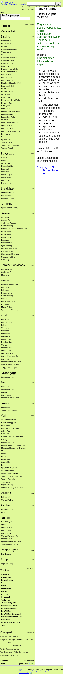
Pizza (3, 456)
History (37, 6)
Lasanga (4, 440)
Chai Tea (4, 158)
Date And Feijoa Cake (9, 69)
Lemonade (5, 169)
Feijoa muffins (6, 77)
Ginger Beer (6, 163)
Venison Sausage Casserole (12, 488)
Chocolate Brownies (9, 58)
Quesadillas (5, 462)
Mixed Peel (5, 120)
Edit (30, 6)
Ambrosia (5, 217)
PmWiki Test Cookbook (11, 614)
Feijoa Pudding (7, 226)
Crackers (5, 66)
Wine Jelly (5, 260)
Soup (4, 559)
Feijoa (4, 280)
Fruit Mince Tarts (8, 91)
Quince (4, 345)
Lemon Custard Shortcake (11, 114)
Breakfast (7, 188)
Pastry (5, 505)
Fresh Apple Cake (8, 86)
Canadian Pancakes (9, 49)
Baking (5, 36)
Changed (6, 632)
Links (3, 586)
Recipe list (7, 31)
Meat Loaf (5, 275)
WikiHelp (43, 671)
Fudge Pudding (7, 237)
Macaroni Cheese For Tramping (13, 448)
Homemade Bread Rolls (10, 100)
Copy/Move (57, 6)
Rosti (3, 465)
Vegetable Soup (7, 485)
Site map (4, 661)
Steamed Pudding (8, 257)
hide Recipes (29, 24)
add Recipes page (28, 9)
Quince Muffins (7, 128)
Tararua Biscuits (7, 148)
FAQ (32, 12)
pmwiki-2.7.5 (23, 664)
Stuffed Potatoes (7, 471)
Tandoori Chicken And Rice (11, 476)
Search (22, 4)
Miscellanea (6, 588)
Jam (3, 382)
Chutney (6, 203)
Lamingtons (5, 106)
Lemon (5, 403)
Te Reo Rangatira (8, 603)
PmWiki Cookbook (9, 605)
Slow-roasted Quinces (10, 254)
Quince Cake (6, 126)
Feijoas (4, 299)
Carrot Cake (6, 52)
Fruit (3, 315)
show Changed (30, 632)
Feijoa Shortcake (8, 80)
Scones (4, 137)
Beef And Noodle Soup (10, 428)
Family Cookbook (12, 265)
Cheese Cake (6, 220)
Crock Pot (5, 434)
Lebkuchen (5, 108)
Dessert (6, 213)
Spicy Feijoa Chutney (9, 208)
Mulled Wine (6, 177)
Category (42, 167)
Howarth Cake (7, 103)
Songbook (5, 597)
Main (3, 415)
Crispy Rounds (7, 431)
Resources (5, 620)
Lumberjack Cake (8, 117)
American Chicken (8, 420)
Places (4, 591)
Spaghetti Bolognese (9, 468)
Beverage (7, 153)
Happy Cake (6, 97)
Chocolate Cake (7, 60)
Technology (6, 600)
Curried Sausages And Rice (12, 437)
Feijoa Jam (5, 290)
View (24, 6)
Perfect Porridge (7, 195)
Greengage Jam (7, 328)
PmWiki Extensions (9, 608)
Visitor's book (29, 661)
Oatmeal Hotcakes (8, 193)
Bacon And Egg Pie (8, 423)
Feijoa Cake (6, 75)
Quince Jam (6, 350)
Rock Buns (5, 134)
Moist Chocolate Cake (10, 123)
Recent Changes (9, 4)
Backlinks (46, 6)
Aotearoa (5, 574)
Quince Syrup (6, 180)
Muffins (5, 493)
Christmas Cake (7, 63)
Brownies (5, 46)
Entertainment (7, 580)
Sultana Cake (6, 142)
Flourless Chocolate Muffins (12, 83)
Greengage (8, 373)
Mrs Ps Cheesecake (9, 248)
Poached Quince (7, 198)
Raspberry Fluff (7, 251)
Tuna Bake (5, 482)
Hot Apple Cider (7, 166)
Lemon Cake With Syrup (10, 111)
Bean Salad (5, 425)
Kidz (3, 583)
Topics (4, 570)
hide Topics (30, 569)
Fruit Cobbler (6, 231)
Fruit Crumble (6, 234)
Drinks (3, 160)
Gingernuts (5, 94)
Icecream (5, 240)
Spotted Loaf (6, 140)
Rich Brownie (6, 554)
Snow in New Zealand (10, 623)
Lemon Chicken (7, 442)
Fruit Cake (5, 89)
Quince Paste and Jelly (10, 356)
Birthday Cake (6, 41)
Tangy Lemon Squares (10, 145)
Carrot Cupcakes (8, 55)
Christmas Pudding (8, 223)
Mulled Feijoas (6, 175)
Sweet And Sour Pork (9, 473)
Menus (4, 454)
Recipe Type (9, 550)
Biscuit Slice (6, 43)
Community (6, 577)
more (32, 36)
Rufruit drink (6, 183)
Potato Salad (6, 459)
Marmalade (5, 336)
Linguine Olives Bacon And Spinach (15, 445)
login (3, 664)
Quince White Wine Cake (11, 131)
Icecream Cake (7, 243)
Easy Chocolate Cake (9, 72)
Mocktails (5, 172)
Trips (3, 625)
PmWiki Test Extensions (11, 617)
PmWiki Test (6, 611)
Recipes (5, 25)
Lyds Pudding (6, 246)
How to (3, 12)
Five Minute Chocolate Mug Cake (14, 229)
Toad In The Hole (8, 479)
